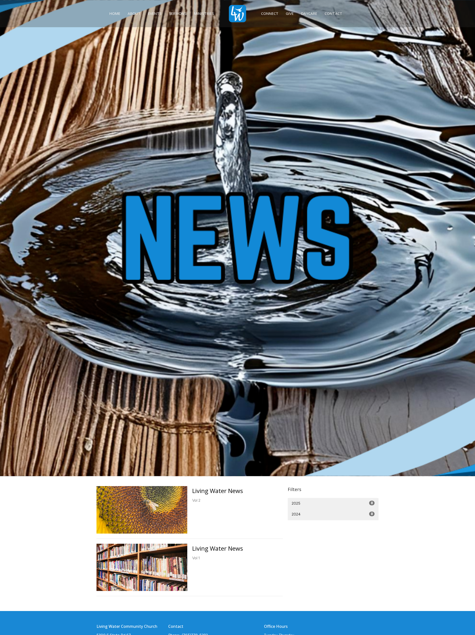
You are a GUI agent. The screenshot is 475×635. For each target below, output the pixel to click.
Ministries (204, 13)
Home (114, 13)
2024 (332, 514)
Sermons (178, 13)
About (134, 13)
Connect (269, 13)
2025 (332, 503)
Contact (333, 13)
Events (155, 13)
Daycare (309, 13)
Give (290, 13)
